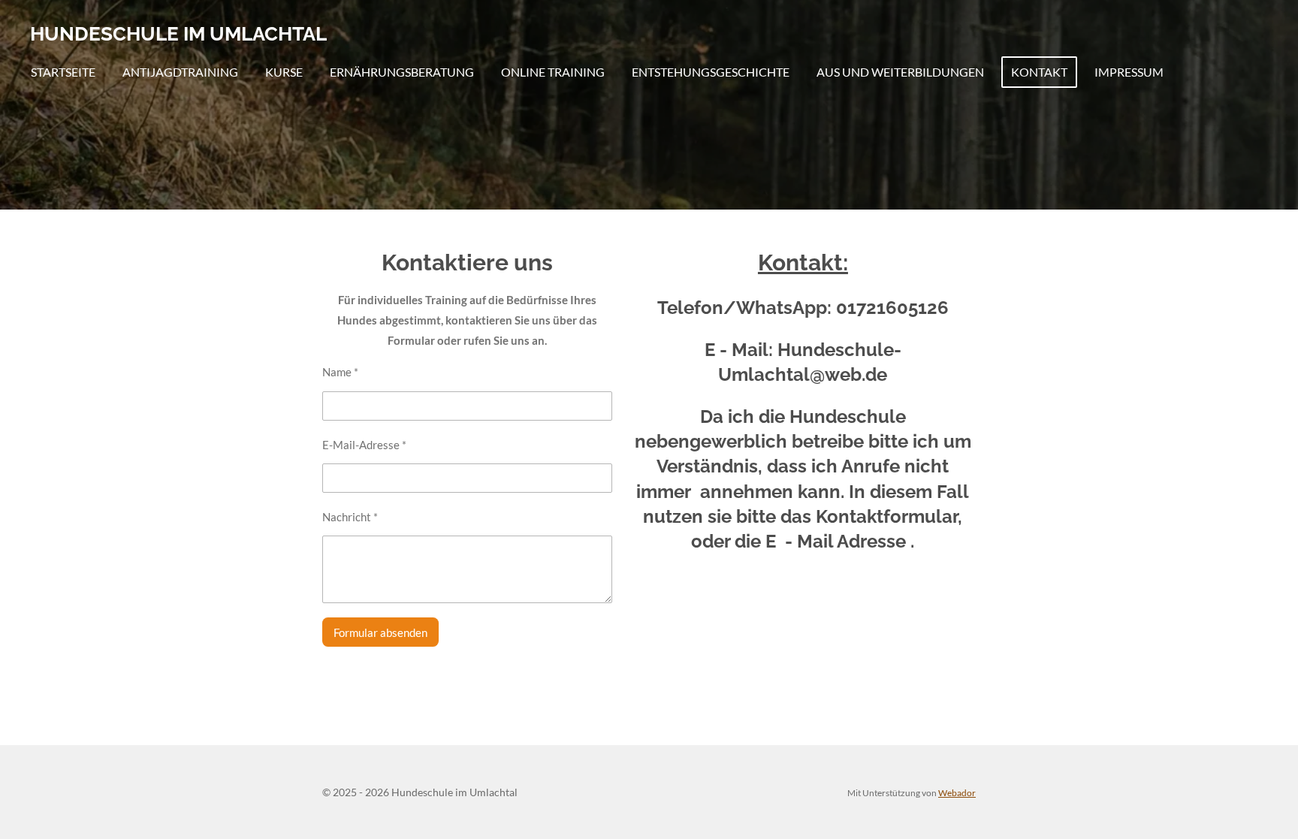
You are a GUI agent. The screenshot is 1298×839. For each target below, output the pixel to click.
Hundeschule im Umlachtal (178, 34)
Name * (340, 372)
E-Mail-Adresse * (364, 444)
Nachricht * (350, 517)
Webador (957, 792)
